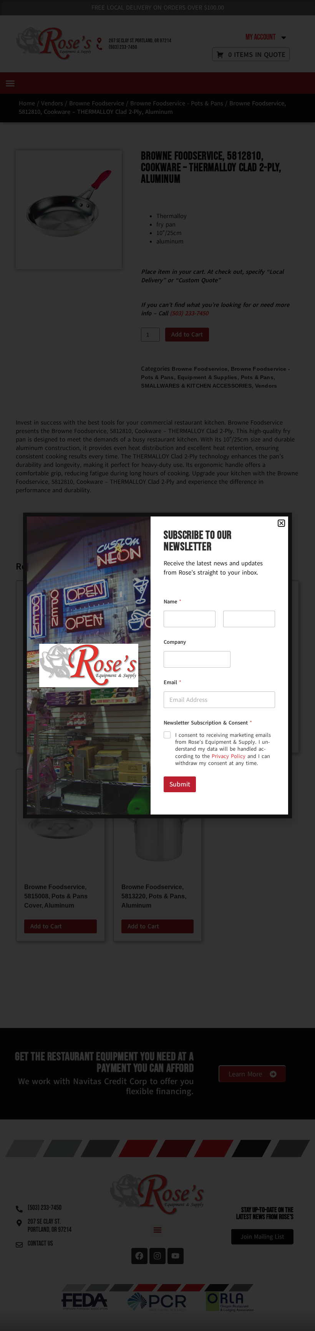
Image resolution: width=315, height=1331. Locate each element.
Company (175, 642)
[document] (157, 665)
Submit (179, 784)
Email (172, 682)
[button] (281, 523)
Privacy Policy (228, 756)
